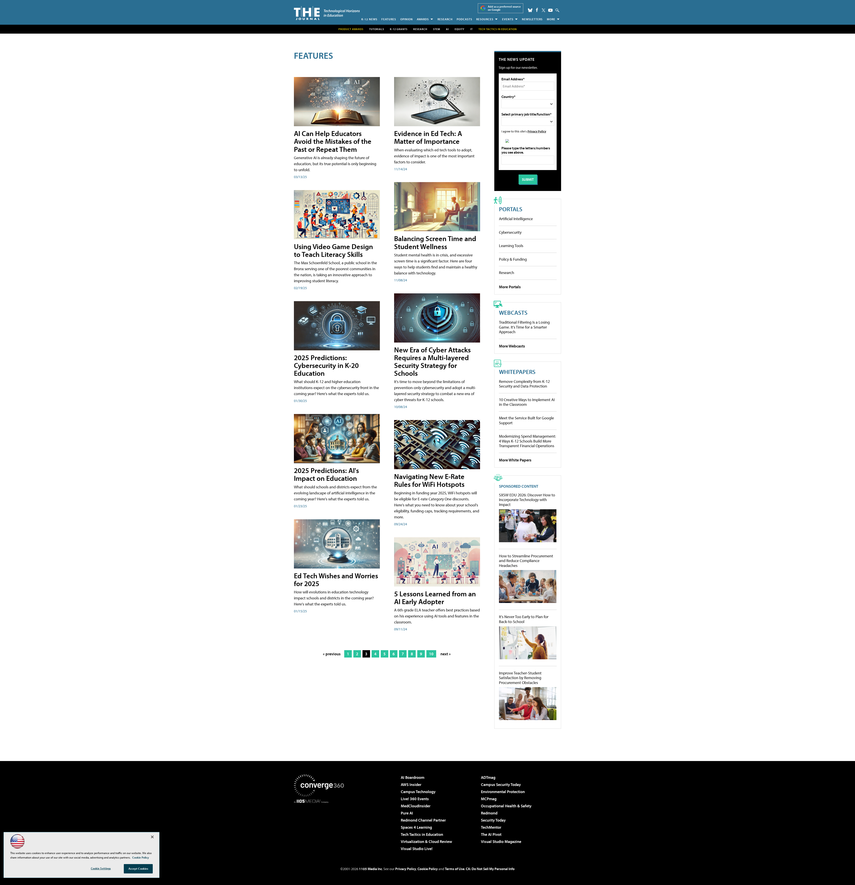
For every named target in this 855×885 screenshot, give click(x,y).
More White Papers (515, 460)
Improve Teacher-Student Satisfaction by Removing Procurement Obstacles (520, 678)
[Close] (152, 837)
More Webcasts (512, 346)
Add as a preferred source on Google (504, 8)
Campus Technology (418, 791)
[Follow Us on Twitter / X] (543, 10)
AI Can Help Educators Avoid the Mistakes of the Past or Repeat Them (332, 141)
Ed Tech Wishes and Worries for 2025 (336, 579)
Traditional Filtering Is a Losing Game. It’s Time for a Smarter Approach (524, 327)
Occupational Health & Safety (506, 805)
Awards (423, 19)
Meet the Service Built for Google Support (526, 420)
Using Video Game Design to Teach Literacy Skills (333, 250)
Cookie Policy (427, 869)
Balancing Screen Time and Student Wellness (435, 242)
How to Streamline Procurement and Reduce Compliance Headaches (526, 561)
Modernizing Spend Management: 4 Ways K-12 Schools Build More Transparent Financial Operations (527, 441)
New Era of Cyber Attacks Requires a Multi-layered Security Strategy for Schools (432, 361)
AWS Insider (411, 784)
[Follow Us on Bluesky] (530, 10)
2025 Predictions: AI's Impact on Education (326, 474)
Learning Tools (511, 245)
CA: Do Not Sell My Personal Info (490, 869)
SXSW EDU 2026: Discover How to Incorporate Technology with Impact (527, 500)
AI (447, 29)
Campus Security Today (501, 784)
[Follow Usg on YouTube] (550, 10)
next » (445, 653)
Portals (510, 209)
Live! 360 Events (415, 798)
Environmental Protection (503, 791)
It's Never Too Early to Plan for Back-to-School (523, 619)
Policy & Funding (513, 259)
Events (507, 19)
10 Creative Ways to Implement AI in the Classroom (527, 402)
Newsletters (532, 19)
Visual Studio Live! (417, 848)
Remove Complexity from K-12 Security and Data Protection (524, 384)
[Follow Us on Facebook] (537, 10)
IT (471, 29)
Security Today (493, 820)
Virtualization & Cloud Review (426, 841)
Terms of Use (454, 869)
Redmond (489, 813)
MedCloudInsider (415, 805)
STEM (436, 29)
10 (431, 653)
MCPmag (489, 798)
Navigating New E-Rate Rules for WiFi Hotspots (429, 480)
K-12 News (369, 19)
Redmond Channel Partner (423, 820)
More (551, 19)
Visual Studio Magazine (501, 841)
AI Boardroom (412, 777)
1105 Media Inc (370, 869)
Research (445, 19)
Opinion (406, 19)
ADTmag (488, 777)
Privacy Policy (536, 131)
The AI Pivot (491, 834)
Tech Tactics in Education (422, 834)
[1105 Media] (320, 826)
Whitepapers (517, 372)
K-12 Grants (398, 29)
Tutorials (376, 29)
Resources (484, 19)
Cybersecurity (510, 232)
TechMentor (491, 827)
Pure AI (407, 813)
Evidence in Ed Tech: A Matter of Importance (428, 137)
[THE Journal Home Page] (327, 13)
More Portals (510, 286)
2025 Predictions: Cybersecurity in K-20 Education (326, 365)
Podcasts (464, 19)
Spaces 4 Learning (416, 827)
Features (388, 19)
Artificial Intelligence (516, 218)
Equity (459, 29)
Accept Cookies (138, 868)
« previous (332, 653)
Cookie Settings (101, 868)
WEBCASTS (513, 312)
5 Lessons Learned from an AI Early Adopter (435, 597)
